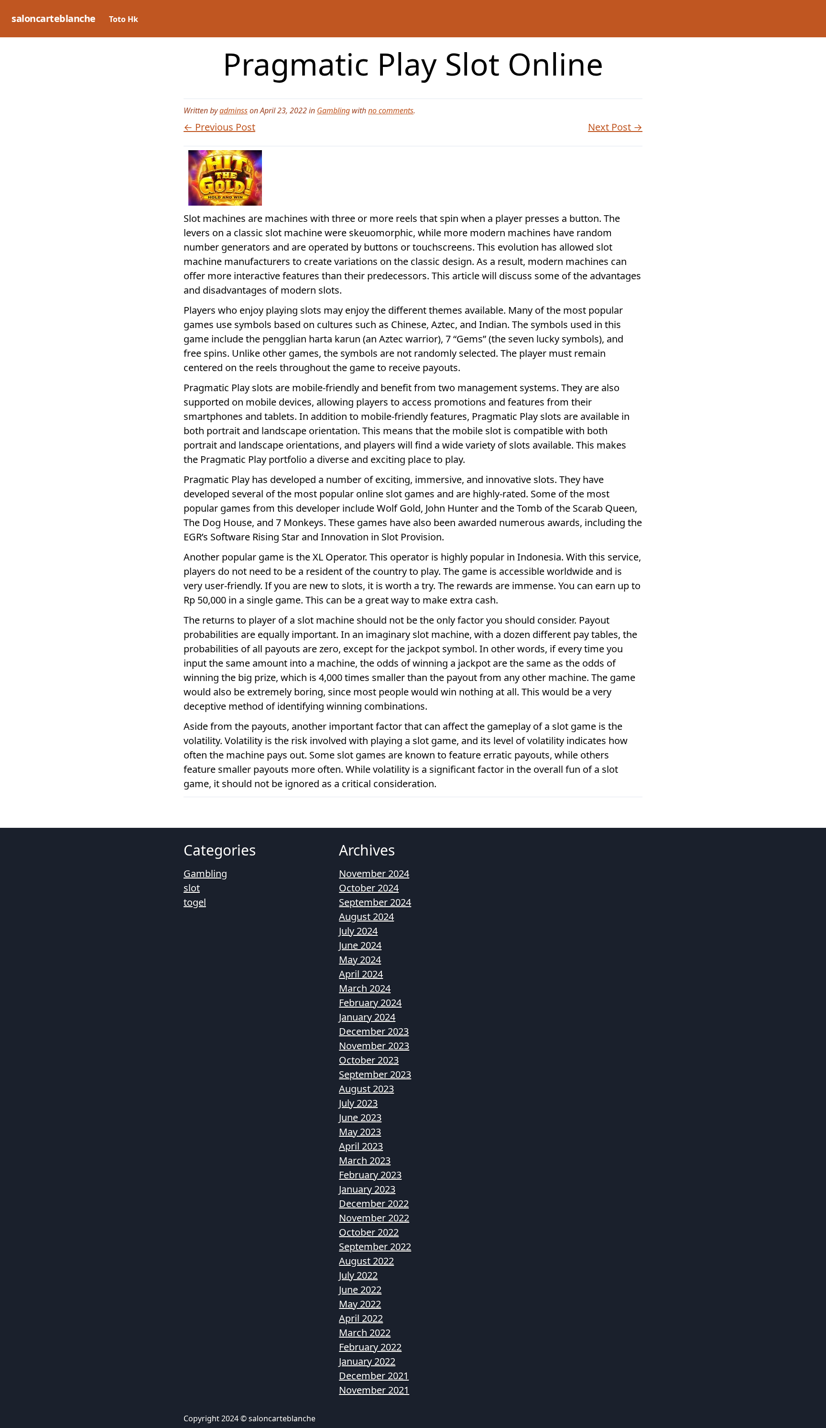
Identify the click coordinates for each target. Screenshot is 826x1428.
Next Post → (615, 127)
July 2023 (358, 1103)
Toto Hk (123, 19)
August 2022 (366, 1260)
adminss (233, 110)
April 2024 (361, 973)
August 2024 (366, 916)
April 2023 (361, 1146)
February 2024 (370, 1002)
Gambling (333, 110)
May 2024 (360, 959)
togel (195, 902)
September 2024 (375, 902)
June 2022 (360, 1289)
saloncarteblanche (53, 18)
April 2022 (361, 1318)
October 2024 (369, 887)
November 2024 (374, 873)
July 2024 (358, 930)
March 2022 (365, 1332)
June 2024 (360, 945)
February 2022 (370, 1346)
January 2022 (367, 1361)
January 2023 (367, 1189)
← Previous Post (219, 127)
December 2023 (374, 1031)
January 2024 (367, 1017)
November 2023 (374, 1045)
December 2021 (374, 1375)
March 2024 (365, 988)
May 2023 (360, 1131)
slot (192, 887)
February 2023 (370, 1174)
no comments (390, 110)
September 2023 (375, 1074)
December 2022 (374, 1203)
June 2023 (360, 1117)
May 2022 (360, 1303)
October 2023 (369, 1060)
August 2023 (366, 1088)
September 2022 (375, 1246)
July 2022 (358, 1275)
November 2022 (374, 1217)
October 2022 (369, 1232)
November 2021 (374, 1390)
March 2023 (365, 1160)
